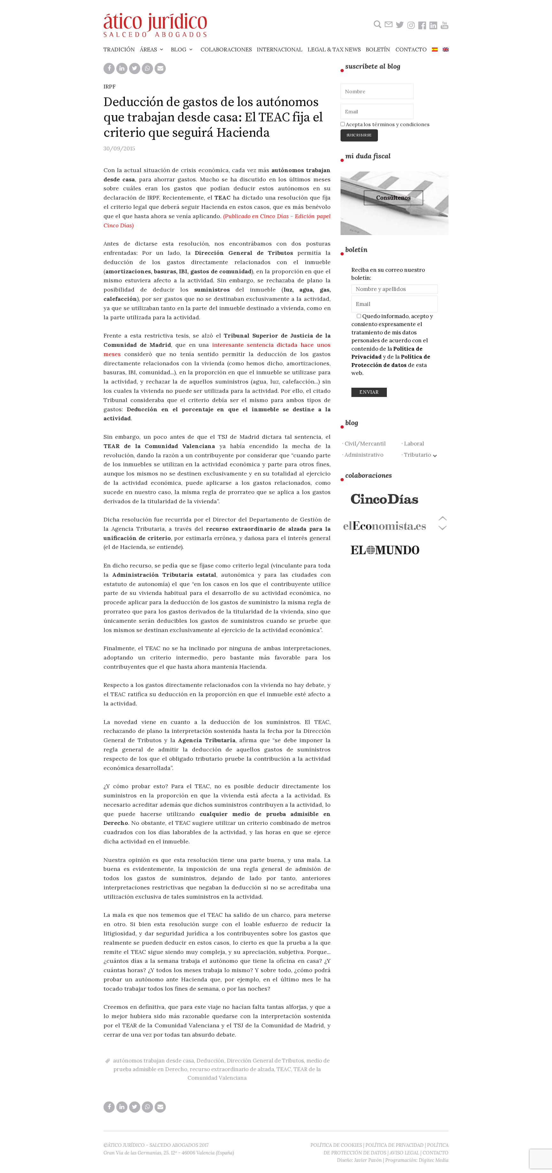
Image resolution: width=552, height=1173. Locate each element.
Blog (178, 49)
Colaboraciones (226, 49)
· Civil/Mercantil (364, 443)
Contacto (411, 49)
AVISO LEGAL (404, 1153)
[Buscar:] (376, 24)
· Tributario (417, 454)
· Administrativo (362, 454)
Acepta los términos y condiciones (387, 124)
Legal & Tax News (334, 49)
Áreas (148, 49)
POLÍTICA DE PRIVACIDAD (394, 1145)
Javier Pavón (368, 1160)
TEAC (284, 1069)
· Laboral (413, 443)
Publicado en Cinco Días (257, 216)
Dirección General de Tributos (265, 1060)
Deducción (210, 1060)
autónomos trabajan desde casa (153, 1060)
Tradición (119, 49)
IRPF (109, 86)
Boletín (378, 49)
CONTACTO (435, 1153)
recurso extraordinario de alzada (232, 1069)
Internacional (280, 49)
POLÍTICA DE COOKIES (336, 1145)
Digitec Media (433, 1160)
